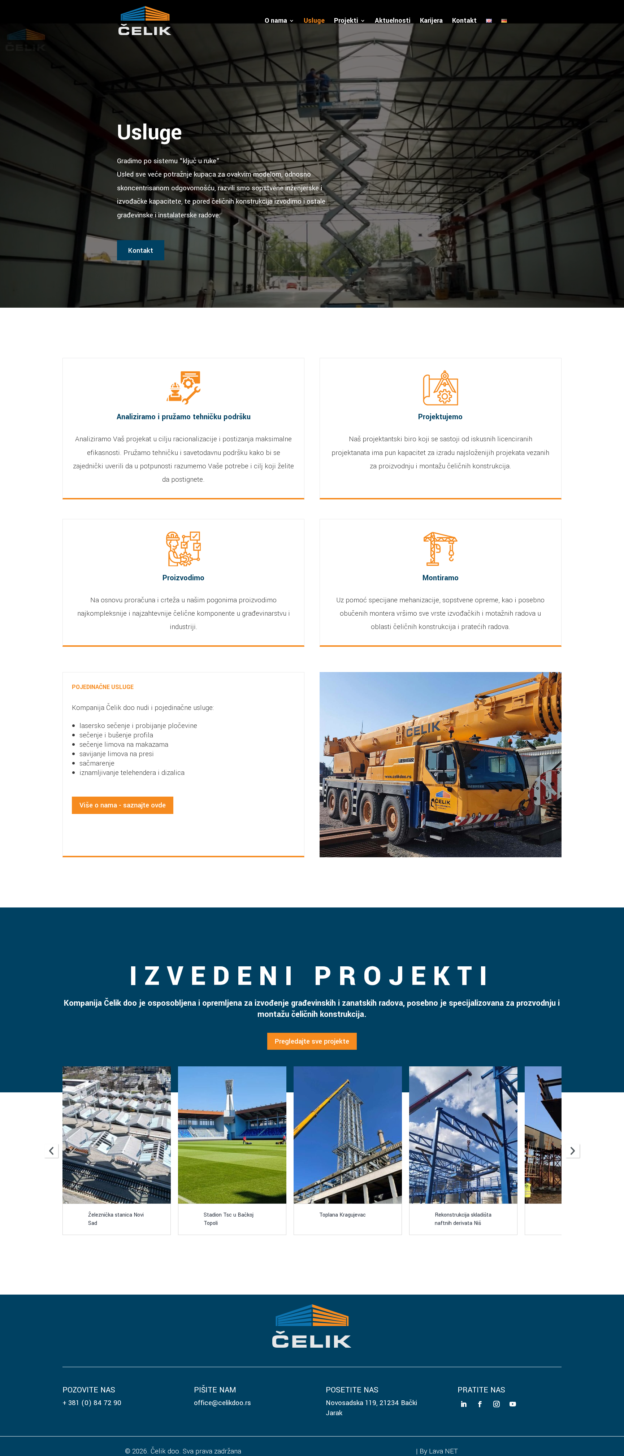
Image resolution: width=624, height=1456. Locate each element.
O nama (276, 21)
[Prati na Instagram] (496, 1404)
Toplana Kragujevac (155, 1215)
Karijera (431, 21)
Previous (51, 1151)
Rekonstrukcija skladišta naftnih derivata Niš (276, 1219)
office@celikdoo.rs (222, 1403)
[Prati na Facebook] (480, 1404)
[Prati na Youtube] (512, 1404)
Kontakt (464, 21)
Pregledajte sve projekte (312, 1041)
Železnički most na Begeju (507, 1219)
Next (573, 1151)
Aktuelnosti (393, 21)
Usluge (314, 21)
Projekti (346, 21)
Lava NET (443, 1451)
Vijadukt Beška (391, 1215)
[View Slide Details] (161, 1135)
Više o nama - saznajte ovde (122, 805)
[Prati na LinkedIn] (464, 1404)
